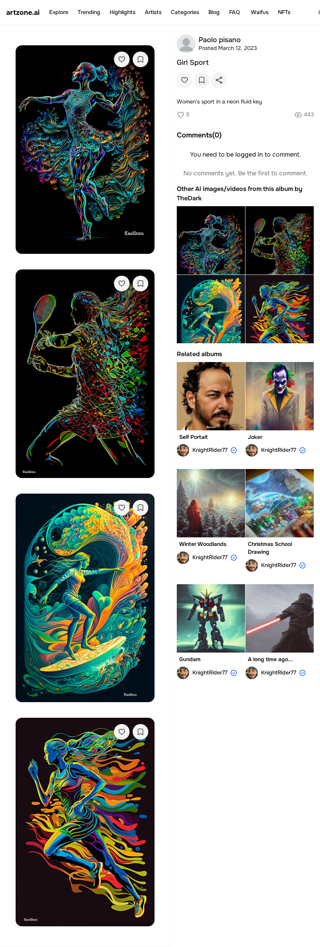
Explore (58, 12)
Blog (214, 12)
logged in (249, 154)
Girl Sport (193, 62)
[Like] (122, 59)
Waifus (259, 12)
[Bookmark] (140, 59)
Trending (89, 12)
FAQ (234, 12)
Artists (153, 12)
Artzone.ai (23, 12)
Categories (185, 12)
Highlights (122, 12)
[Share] (219, 80)
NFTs (284, 12)
